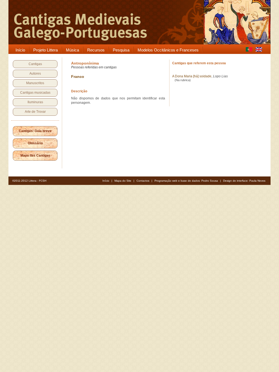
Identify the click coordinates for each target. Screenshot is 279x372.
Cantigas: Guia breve (35, 131)
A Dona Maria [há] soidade (191, 76)
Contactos (143, 180)
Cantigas (35, 64)
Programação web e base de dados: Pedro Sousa (186, 180)
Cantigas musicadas (35, 92)
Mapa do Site (122, 180)
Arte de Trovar (35, 112)
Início (105, 180)
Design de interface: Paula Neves (244, 180)
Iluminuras (35, 102)
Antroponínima (85, 63)
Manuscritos (35, 83)
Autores (35, 73)
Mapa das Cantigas (35, 155)
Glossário (35, 143)
